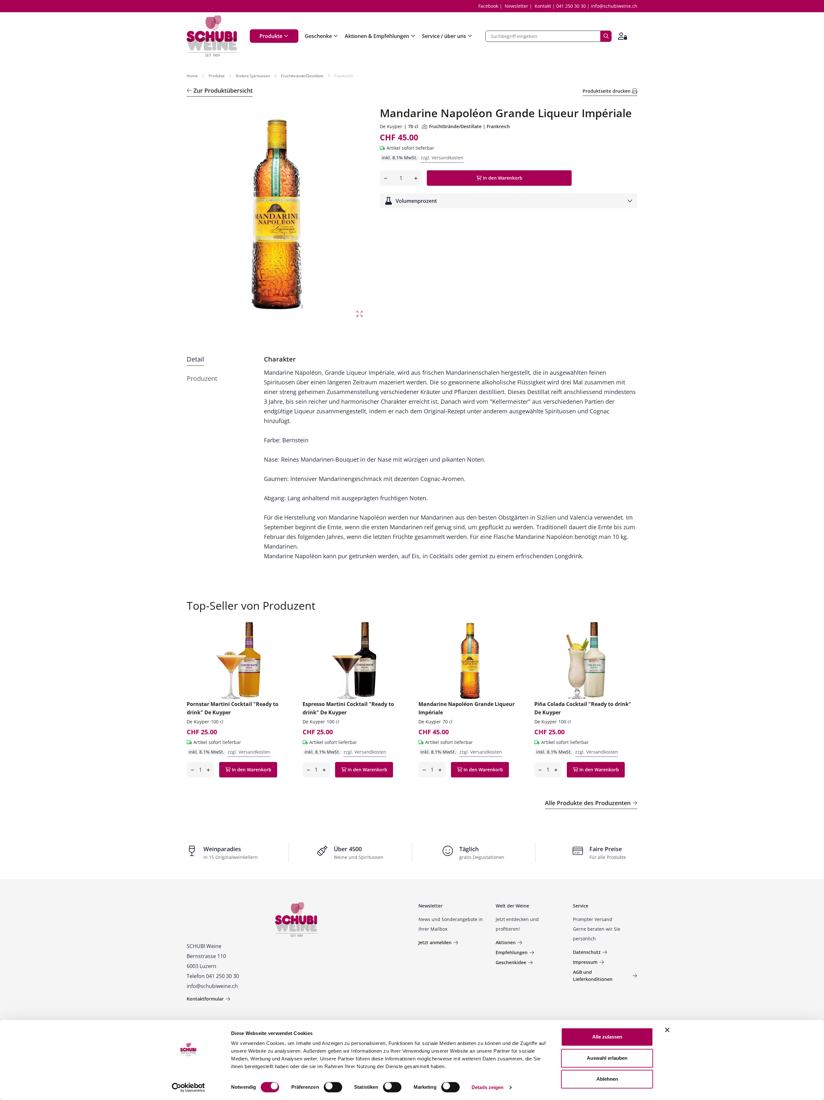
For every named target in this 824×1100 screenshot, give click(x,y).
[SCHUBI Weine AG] (212, 36)
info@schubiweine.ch (614, 6)
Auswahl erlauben (607, 1058)
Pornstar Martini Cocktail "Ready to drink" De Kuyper (232, 708)
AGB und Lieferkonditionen (593, 975)
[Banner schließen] (667, 1030)
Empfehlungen (512, 952)
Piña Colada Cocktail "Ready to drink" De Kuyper (582, 708)
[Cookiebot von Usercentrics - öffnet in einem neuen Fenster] (188, 1087)
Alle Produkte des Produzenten (588, 803)
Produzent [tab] (202, 378)
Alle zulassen (607, 1036)
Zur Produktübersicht (223, 90)
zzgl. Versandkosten (442, 158)
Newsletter (516, 6)
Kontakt (543, 6)
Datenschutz (587, 952)
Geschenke (318, 36)
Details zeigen (487, 1087)
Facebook (488, 6)
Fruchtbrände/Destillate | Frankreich (469, 126)
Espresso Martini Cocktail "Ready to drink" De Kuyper (348, 708)
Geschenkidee (511, 962)
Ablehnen (607, 1079)
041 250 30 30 (571, 6)
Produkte (270, 36)
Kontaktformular (205, 999)
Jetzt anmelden (435, 942)
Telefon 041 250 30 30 (213, 976)
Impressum (585, 962)
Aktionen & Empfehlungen (377, 36)
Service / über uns (444, 36)
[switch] (333, 1088)
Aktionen (506, 942)
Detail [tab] (195, 359)
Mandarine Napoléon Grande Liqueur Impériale (466, 708)
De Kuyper (391, 126)
